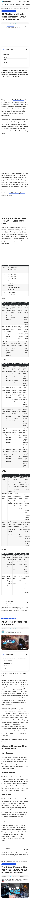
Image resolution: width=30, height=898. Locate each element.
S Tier (5, 57)
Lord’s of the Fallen (7, 680)
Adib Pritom (9, 631)
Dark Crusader (8, 660)
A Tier (5, 59)
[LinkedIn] (28, 602)
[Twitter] (24, 849)
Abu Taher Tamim (10, 26)
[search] (18, 1)
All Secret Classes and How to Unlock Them (14, 658)
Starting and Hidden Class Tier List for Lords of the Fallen (14, 53)
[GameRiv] (6, 1)
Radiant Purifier (8, 663)
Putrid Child (7, 666)
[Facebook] (23, 849)
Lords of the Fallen (11, 10)
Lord (5, 668)
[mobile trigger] (27, 1)
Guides (3, 10)
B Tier (5, 62)
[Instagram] (26, 849)
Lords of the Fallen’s (16, 131)
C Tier (5, 65)
